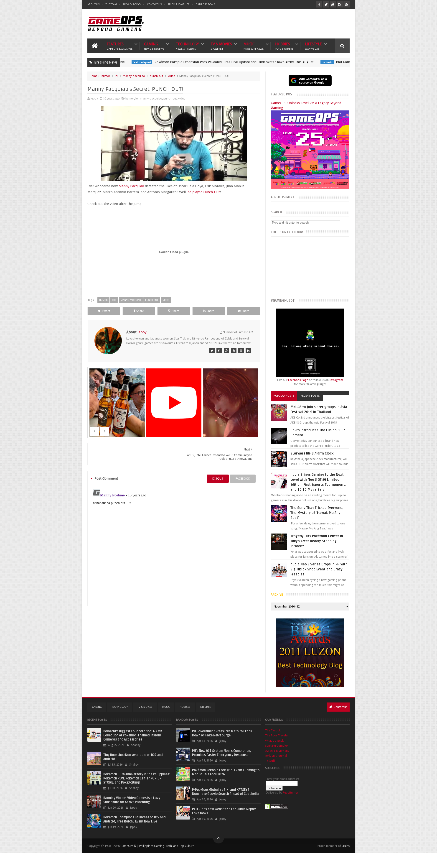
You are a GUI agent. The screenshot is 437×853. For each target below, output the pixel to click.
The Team (111, 4)
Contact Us (154, 4)
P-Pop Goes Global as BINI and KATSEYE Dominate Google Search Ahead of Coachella (225, 792)
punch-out (156, 76)
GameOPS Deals (205, 4)
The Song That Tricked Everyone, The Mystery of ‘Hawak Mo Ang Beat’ (316, 513)
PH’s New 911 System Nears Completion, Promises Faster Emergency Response (221, 753)
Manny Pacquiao (131, 186)
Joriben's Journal (276, 755)
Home (93, 76)
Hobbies (284, 46)
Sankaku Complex (276, 745)
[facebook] (319, 4)
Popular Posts (284, 395)
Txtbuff (270, 760)
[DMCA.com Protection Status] (276, 808)
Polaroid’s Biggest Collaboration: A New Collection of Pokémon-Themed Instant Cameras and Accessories (132, 735)
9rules (346, 846)
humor (106, 76)
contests (282, 62)
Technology (187, 46)
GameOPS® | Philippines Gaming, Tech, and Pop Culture (157, 846)
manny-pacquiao (134, 76)
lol (116, 76)
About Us (93, 4)
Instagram (336, 380)
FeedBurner (290, 792)
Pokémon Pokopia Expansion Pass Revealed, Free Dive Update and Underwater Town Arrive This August (189, 62)
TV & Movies (221, 46)
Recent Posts (310, 395)
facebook (243, 478)
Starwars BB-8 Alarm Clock (311, 453)
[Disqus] (174, 544)
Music (254, 46)
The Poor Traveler (277, 735)
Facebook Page (298, 380)
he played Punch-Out (204, 192)
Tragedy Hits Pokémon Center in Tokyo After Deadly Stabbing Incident (316, 541)
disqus (217, 478)
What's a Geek (274, 740)
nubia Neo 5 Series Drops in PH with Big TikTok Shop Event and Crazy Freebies (319, 569)
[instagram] (340, 4)
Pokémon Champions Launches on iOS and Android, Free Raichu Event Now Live (134, 819)
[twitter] (326, 4)
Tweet (106, 311)
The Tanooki (273, 730)
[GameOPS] (212, 350)
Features (119, 46)
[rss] (346, 4)
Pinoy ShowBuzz (179, 4)
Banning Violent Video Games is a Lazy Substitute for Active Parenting (131, 800)
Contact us (340, 707)
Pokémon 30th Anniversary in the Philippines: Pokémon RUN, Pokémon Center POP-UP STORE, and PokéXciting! (136, 778)
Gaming (154, 46)
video (171, 76)
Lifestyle (313, 46)
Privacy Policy (132, 4)
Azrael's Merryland (277, 750)
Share (140, 311)
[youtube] (333, 4)
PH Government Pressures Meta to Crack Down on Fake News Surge (222, 733)
